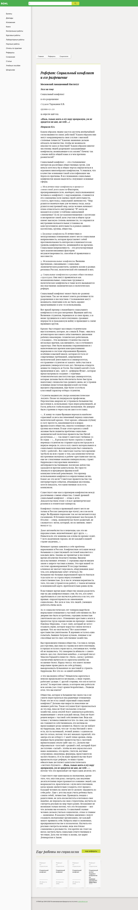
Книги (8, 27)
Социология (64, 56)
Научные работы (13, 44)
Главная (41, 56)
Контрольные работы (14, 31)
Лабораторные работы (15, 40)
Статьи (9, 61)
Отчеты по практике (14, 48)
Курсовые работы (13, 35)
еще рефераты (91, 851)
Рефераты (10, 53)
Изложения (10, 22)
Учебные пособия (13, 66)
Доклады (9, 18)
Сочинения (10, 57)
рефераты (51, 56)
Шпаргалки (10, 70)
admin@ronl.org (83, 901)
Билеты (9, 14)
